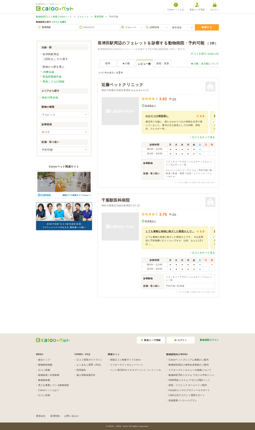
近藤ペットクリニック (123, 84)
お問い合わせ (71, 416)
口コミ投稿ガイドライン (90, 359)
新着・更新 (162, 63)
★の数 (126, 63)
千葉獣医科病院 (116, 200)
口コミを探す (59, 22)
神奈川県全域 (50, 97)
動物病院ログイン (209, 340)
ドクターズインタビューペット (126, 364)
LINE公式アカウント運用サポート (187, 395)
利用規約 (81, 370)
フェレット (83, 16)
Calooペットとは (175, 9)
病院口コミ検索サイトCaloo (125, 359)
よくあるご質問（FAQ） (89, 364)
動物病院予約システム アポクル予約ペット (191, 375)
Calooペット (54, 16)
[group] (175, 122)
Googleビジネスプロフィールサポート (189, 390)
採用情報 (55, 416)
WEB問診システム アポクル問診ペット (189, 380)
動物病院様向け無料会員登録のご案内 (189, 364)
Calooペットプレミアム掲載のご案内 (189, 359)
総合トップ (44, 359)
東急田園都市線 (52, 76)
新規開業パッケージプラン (183, 400)
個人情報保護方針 (86, 375)
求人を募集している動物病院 (53, 385)
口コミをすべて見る (203, 137)
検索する (207, 27)
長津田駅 (99, 16)
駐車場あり (150, 105)
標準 (107, 63)
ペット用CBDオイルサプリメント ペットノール (135, 370)
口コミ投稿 (44, 395)
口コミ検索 (44, 370)
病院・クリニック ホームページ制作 (188, 385)
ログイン (214, 9)
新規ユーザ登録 (197, 9)
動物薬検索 (44, 380)
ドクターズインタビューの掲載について (190, 370)
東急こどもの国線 (54, 81)
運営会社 (41, 416)
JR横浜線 (48, 71)
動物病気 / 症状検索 (48, 375)
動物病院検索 (45, 364)
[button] (213, 122)
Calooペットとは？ (48, 390)
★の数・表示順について (205, 63)
